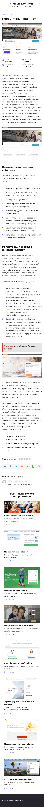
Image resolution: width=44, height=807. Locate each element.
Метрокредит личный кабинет (19, 744)
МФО (7, 52)
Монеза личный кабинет (16, 552)
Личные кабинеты (22, 3)
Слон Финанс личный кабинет (18, 663)
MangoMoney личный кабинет (18, 626)
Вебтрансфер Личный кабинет (19, 516)
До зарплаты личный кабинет (18, 779)
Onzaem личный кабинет (16, 591)
